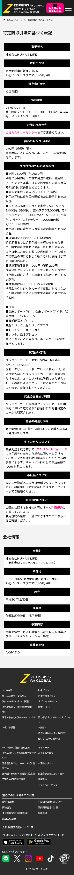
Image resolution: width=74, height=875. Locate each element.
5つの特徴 (7, 690)
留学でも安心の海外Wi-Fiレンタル (19, 717)
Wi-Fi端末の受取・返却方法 (16, 747)
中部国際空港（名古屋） (50, 801)
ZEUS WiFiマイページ (52, 449)
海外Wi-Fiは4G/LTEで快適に (16, 701)
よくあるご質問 (45, 753)
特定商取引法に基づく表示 (51, 773)
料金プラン (43, 690)
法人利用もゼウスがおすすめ (52, 733)
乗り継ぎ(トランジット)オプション (54, 719)
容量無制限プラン (46, 696)
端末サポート (44, 707)
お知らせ (42, 727)
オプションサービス (48, 701)
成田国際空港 (9, 818)
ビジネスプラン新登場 (49, 738)
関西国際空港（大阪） (49, 807)
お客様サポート (45, 763)
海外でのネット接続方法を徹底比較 (18, 709)
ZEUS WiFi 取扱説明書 (13, 779)
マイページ (43, 747)
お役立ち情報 (8, 727)
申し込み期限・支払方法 (14, 696)
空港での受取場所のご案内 (18, 795)
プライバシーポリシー (49, 785)
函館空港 (6, 807)
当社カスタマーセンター (21, 132)
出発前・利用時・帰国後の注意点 (18, 773)
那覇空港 (42, 813)
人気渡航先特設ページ (15, 827)
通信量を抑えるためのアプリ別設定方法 (18, 765)
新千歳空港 (8, 801)
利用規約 (57, 507)
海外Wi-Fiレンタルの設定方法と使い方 (19, 755)
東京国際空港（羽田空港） (15, 813)
